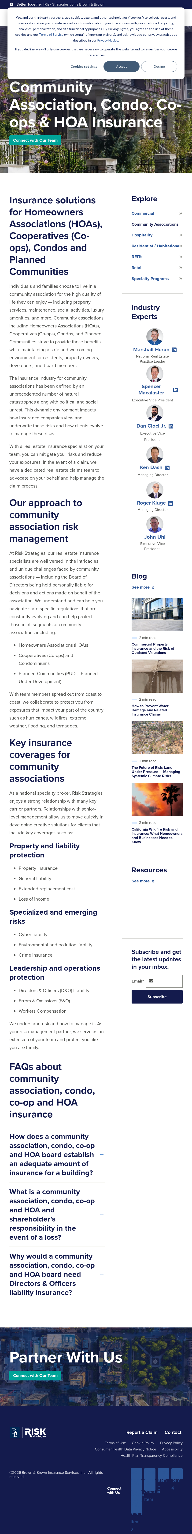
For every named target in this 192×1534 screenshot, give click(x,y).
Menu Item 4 (177, 1474)
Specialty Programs (150, 279)
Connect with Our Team (35, 140)
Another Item (136, 1496)
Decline (159, 66)
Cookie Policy (143, 1443)
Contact (173, 1432)
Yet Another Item (149, 1485)
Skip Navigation (16, 4)
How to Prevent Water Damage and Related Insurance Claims (150, 710)
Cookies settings (83, 66)
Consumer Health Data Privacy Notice (125, 1449)
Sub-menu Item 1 (136, 1485)
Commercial (143, 213)
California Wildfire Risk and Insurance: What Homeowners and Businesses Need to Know (157, 836)
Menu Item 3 (163, 1474)
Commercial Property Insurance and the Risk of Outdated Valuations (153, 648)
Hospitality (142, 235)
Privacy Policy (171, 1443)
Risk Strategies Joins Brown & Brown (74, 4)
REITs (137, 257)
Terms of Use (115, 1443)
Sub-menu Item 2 (136, 1507)
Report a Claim (142, 1432)
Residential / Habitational (156, 246)
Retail (137, 268)
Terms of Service (51, 34)
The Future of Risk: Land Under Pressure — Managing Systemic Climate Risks (156, 772)
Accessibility (172, 1449)
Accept (121, 66)
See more (141, 587)
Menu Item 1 (136, 1474)
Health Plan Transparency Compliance (152, 1455)
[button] (174, 349)
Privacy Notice (107, 40)
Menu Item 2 (149, 1474)
